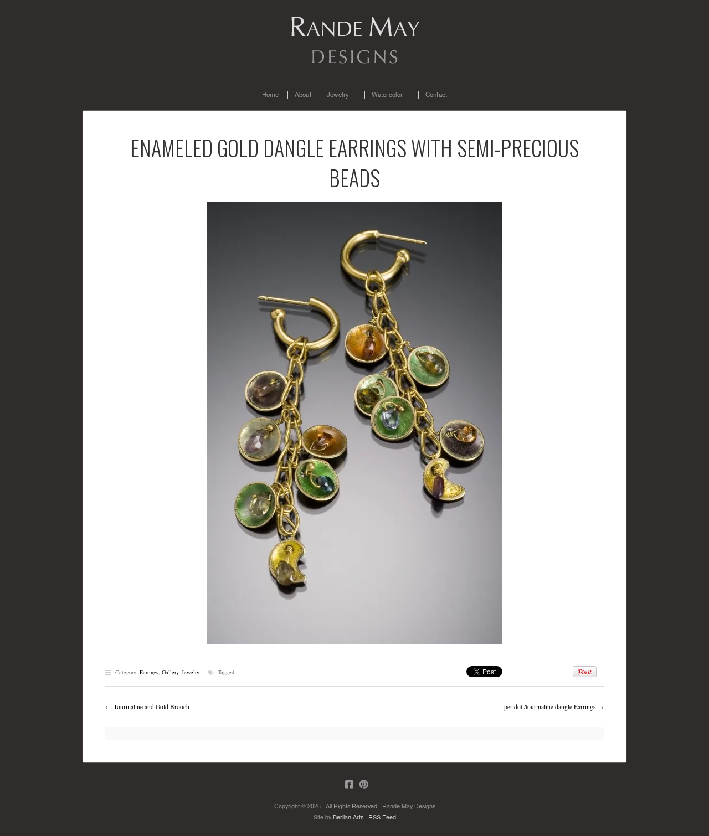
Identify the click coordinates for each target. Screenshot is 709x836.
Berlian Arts (348, 817)
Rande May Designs (354, 39)
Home (270, 95)
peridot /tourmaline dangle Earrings (549, 707)
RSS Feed (382, 817)
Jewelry (334, 95)
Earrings (149, 672)
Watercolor (383, 95)
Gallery (170, 672)
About (303, 95)
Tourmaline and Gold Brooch (151, 707)
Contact (436, 95)
